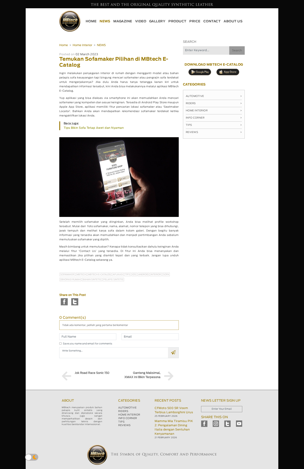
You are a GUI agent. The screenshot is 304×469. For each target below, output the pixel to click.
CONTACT (212, 21)
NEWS (105, 21)
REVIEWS (124, 425)
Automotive (214, 96)
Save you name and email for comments (87, 344)
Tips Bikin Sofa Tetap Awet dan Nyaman (94, 127)
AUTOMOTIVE (127, 408)
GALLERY (157, 21)
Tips (214, 125)
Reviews (214, 132)
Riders (214, 103)
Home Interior (82, 45)
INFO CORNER (127, 418)
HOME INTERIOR (129, 415)
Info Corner (214, 118)
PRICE (194, 21)
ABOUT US (233, 21)
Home (63, 45)
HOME (91, 21)
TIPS (121, 422)
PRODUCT (177, 21)
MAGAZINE (122, 21)
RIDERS (123, 411)
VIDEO (140, 21)
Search (237, 50)
